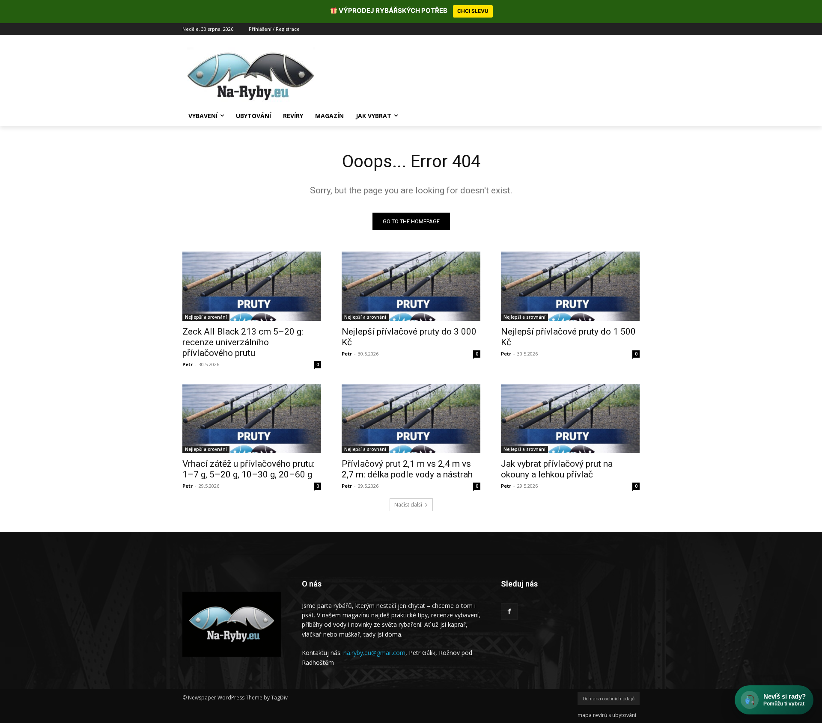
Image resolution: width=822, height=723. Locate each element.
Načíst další (408, 504)
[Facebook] (509, 611)
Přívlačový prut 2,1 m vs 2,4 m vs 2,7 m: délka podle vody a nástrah (407, 469)
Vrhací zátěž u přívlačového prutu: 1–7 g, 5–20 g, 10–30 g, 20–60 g (248, 469)
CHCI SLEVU (472, 11)
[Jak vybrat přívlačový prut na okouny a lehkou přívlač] (570, 418)
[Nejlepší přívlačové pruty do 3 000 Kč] (411, 286)
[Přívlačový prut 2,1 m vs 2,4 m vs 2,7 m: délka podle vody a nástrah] (411, 418)
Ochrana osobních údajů (608, 699)
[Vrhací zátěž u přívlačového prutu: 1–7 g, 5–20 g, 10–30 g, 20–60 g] (251, 418)
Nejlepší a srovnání (206, 317)
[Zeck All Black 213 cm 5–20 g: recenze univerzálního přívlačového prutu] (251, 286)
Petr (187, 364)
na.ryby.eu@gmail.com (374, 653)
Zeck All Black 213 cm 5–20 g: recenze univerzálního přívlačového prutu (242, 342)
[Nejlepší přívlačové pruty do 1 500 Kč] (570, 286)
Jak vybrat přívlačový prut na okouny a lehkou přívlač (557, 469)
